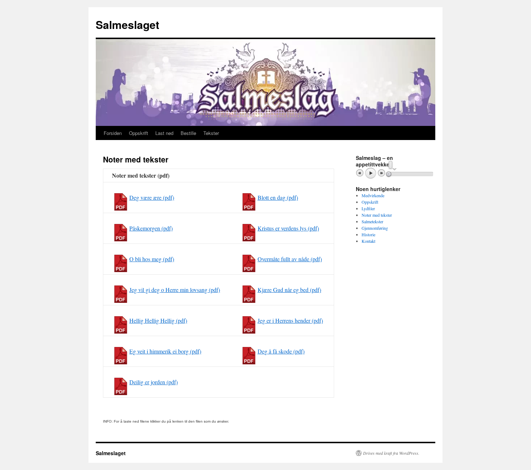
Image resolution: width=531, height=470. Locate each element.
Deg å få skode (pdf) (281, 351)
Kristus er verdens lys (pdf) (288, 228)
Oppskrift (138, 133)
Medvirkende (373, 195)
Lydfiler (368, 208)
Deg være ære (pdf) (151, 197)
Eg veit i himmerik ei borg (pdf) (165, 351)
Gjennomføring (375, 228)
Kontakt (368, 241)
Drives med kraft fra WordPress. (391, 453)
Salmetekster (372, 221)
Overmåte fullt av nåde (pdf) (290, 259)
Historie (368, 234)
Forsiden (113, 133)
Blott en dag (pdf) (278, 197)
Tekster (211, 133)
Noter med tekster (377, 215)
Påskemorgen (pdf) (151, 228)
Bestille (188, 133)
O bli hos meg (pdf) (151, 259)
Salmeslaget (127, 24)
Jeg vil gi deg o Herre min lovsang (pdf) (174, 289)
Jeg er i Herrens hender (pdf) (290, 320)
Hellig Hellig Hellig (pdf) (158, 320)
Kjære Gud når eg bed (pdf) (289, 289)
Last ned (164, 133)
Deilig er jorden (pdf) (153, 382)
